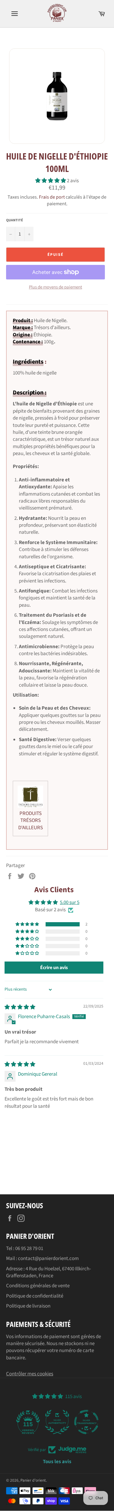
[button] (51, 180)
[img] (20, 1007)
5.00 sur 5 (69, 902)
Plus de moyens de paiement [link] (55, 287)
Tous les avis (57, 1461)
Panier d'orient (33, 1480)
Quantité (14, 220)
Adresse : (16, 1268)
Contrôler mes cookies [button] (29, 1373)
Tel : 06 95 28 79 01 (24, 1248)
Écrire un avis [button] (54, 967)
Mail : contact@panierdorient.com (42, 1258)
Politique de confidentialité (34, 1296)
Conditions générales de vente (38, 1285)
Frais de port (52, 197)
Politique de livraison (28, 1306)
